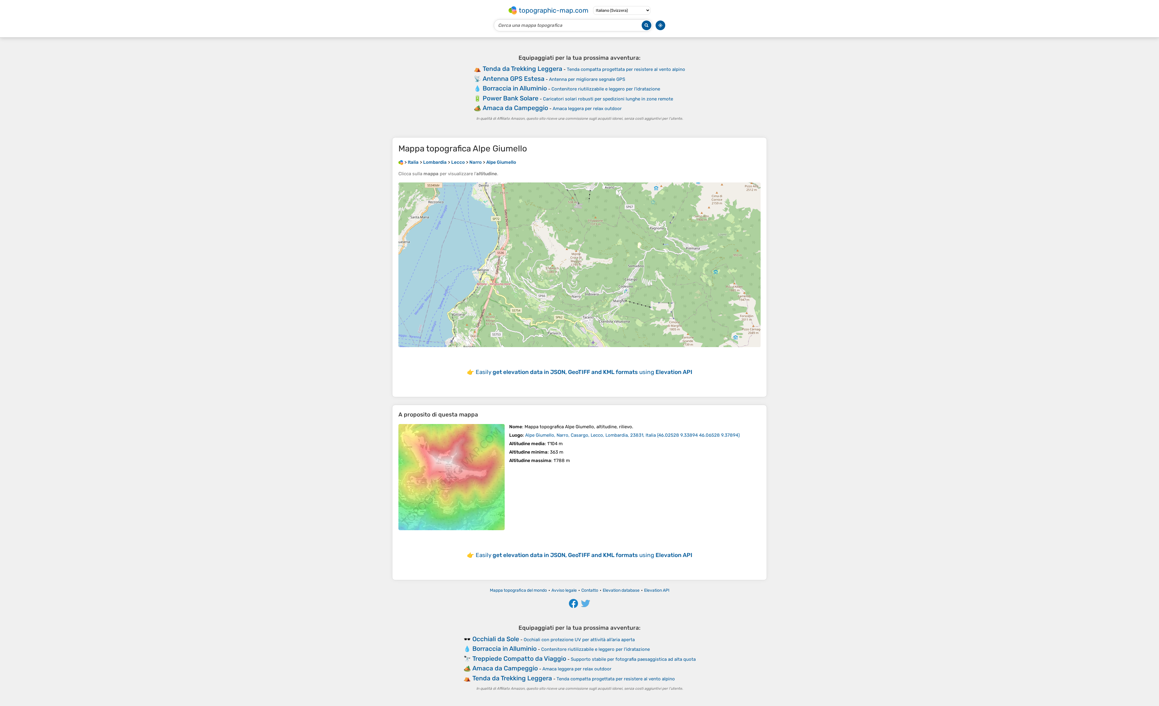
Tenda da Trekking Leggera (522, 68)
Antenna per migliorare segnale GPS (587, 79)
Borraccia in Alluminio (515, 88)
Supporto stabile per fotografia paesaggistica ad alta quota (633, 659)
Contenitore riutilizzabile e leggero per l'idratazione (605, 89)
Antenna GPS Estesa (513, 78)
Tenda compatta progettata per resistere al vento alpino (626, 69)
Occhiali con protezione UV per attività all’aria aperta (579, 639)
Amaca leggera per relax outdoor (587, 108)
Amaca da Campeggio (515, 108)
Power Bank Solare (510, 98)
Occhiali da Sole (495, 639)
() (632, 435)
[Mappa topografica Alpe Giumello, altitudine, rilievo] (451, 477)
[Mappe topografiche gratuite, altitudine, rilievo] (400, 162)
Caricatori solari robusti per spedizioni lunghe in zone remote (608, 99)
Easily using (584, 372)
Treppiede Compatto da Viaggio (519, 658)
